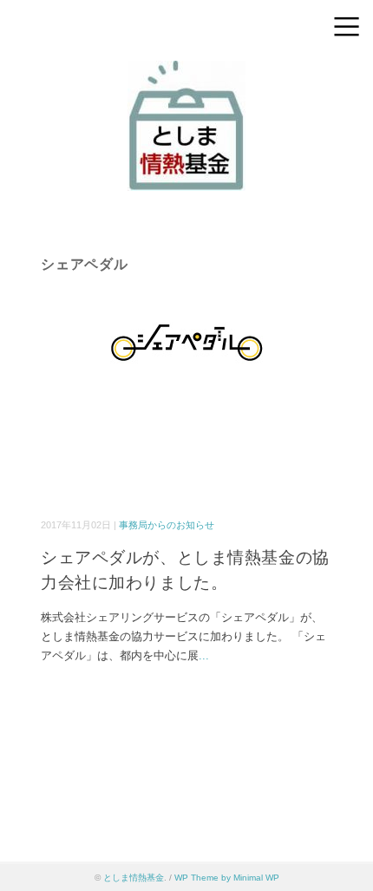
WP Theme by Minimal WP (226, 877)
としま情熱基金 (133, 877)
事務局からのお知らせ (166, 525)
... (204, 655)
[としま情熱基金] (186, 73)
